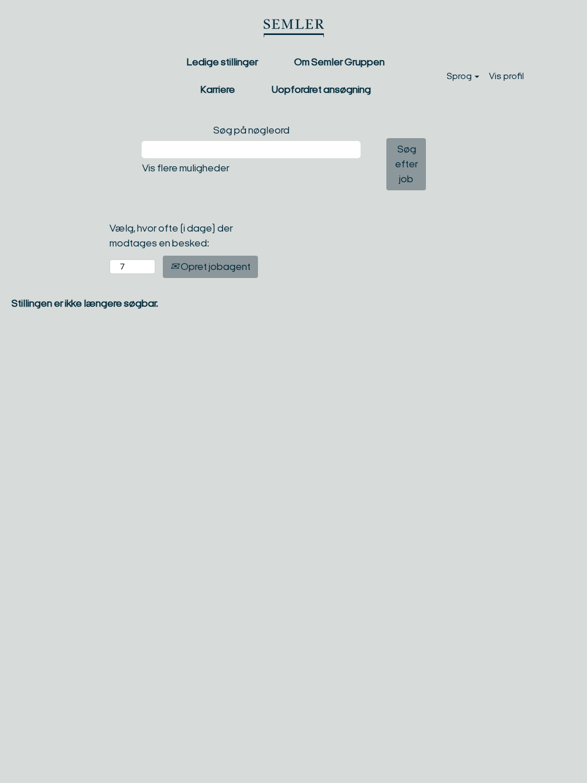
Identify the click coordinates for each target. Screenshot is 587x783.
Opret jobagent (215, 266)
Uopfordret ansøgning (321, 89)
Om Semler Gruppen (339, 62)
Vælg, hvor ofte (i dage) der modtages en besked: (171, 235)
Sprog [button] (460, 76)
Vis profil (506, 76)
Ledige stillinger (222, 62)
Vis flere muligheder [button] (185, 168)
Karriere (217, 89)
